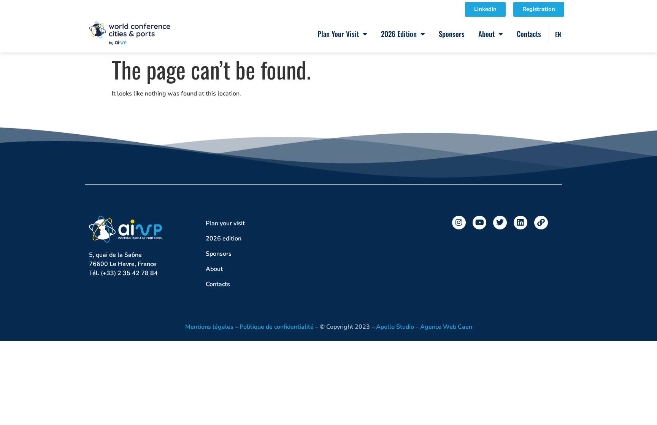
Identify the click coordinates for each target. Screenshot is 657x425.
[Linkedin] (520, 222)
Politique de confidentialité (277, 327)
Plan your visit (338, 33)
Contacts (529, 33)
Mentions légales (209, 327)
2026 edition (399, 33)
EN (558, 34)
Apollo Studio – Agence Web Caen (424, 327)
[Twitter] (500, 222)
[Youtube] (479, 222)
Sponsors (452, 33)
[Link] (541, 222)
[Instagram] (459, 222)
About (486, 33)
